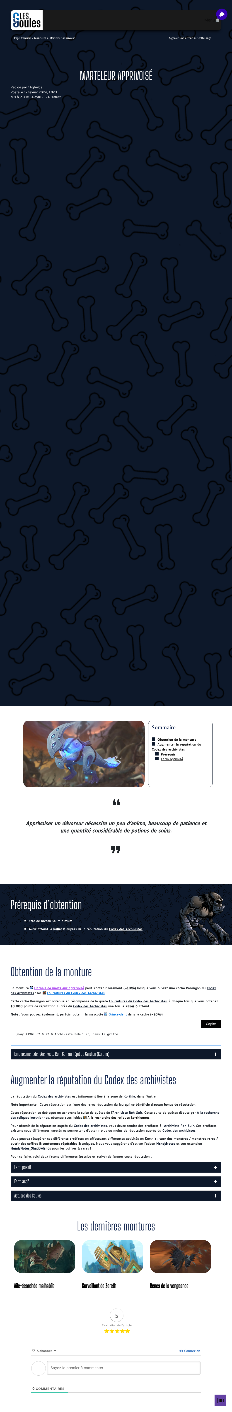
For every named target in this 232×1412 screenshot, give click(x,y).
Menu (209, 20)
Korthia (129, 1096)
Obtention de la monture (176, 739)
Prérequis (168, 754)
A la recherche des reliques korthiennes (118, 1117)
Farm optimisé (172, 758)
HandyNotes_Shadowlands (31, 1148)
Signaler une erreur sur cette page (190, 38)
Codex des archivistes (54, 1096)
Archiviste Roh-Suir (127, 1112)
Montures (40, 38)
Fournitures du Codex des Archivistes (76, 992)
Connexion (191, 1350)
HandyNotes (165, 1143)
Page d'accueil (22, 38)
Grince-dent (118, 1014)
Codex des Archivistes (126, 928)
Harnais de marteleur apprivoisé (59, 987)
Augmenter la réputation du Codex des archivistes (176, 746)
